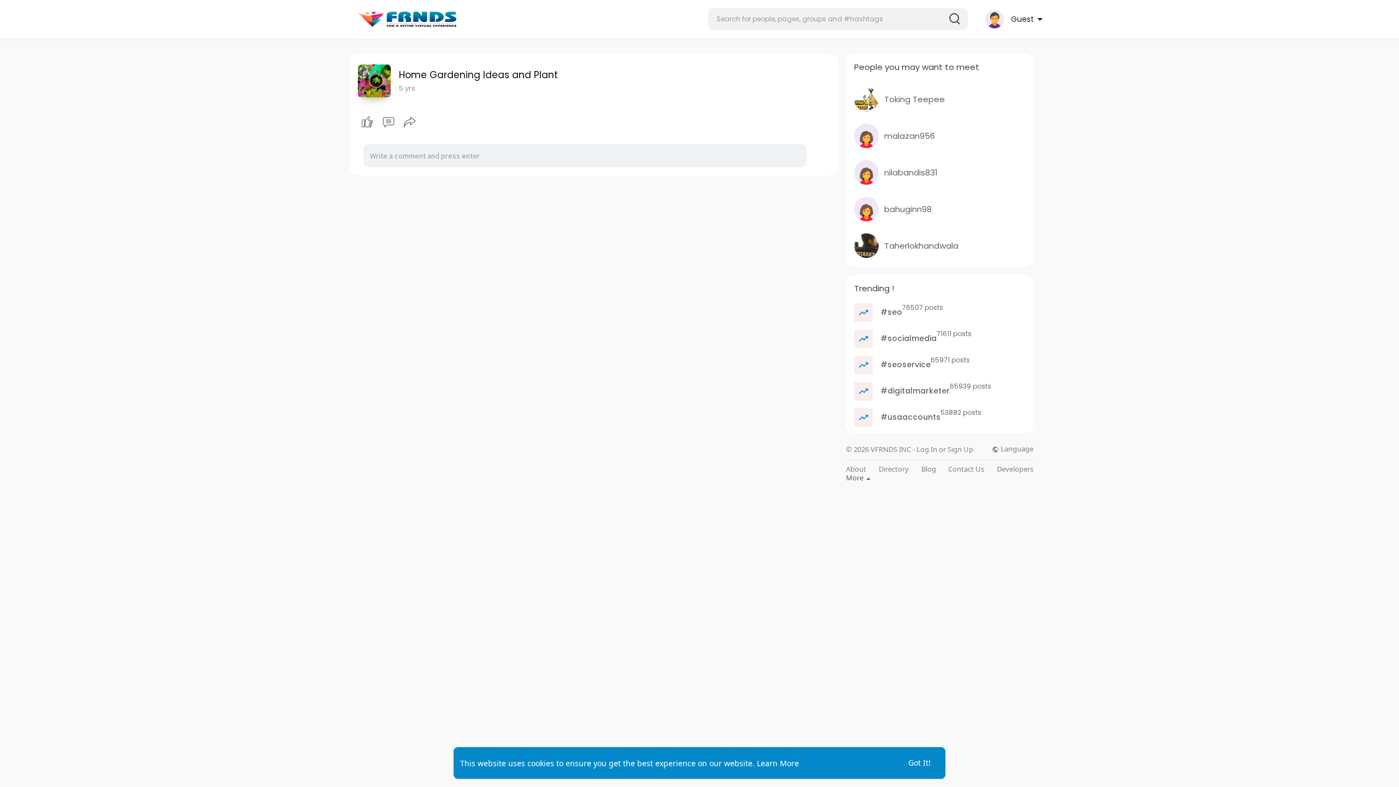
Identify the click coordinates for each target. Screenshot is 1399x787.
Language (1016, 449)
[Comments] (388, 122)
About (856, 469)
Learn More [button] (778, 763)
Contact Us (966, 469)
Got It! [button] (919, 762)
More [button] (855, 478)
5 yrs (407, 88)
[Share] (410, 122)
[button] (838, 19)
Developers (1015, 469)
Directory (894, 469)
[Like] (388, 122)
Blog (928, 469)
